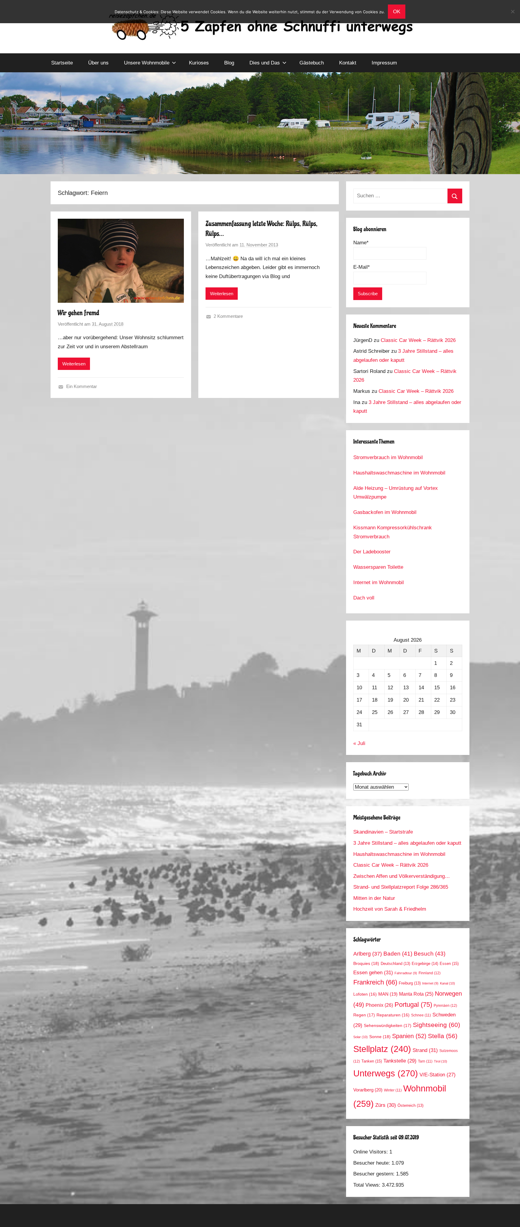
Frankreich (375, 982)
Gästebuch (311, 63)
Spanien (409, 1036)
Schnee (421, 1015)
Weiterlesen (73, 363)
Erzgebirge (425, 963)
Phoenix (379, 1005)
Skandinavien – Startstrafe (383, 832)
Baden (397, 953)
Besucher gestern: (374, 1174)
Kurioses (199, 63)
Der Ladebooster (372, 552)
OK (396, 11)
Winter (393, 1090)
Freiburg (410, 983)
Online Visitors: (371, 1152)
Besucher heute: (372, 1163)
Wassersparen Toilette (378, 567)
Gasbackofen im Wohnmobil (384, 512)
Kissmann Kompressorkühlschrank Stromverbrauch (392, 532)
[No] (512, 11)
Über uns (98, 63)
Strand (425, 1050)
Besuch (429, 953)
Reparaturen (393, 1015)
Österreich (410, 1105)
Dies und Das (264, 63)
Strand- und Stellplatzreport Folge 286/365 (400, 887)
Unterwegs (385, 1073)
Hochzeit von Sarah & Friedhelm (389, 909)
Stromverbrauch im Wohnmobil (388, 457)
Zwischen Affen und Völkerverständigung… (401, 876)
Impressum (384, 63)
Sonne (380, 1036)
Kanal (447, 983)
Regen (364, 1015)
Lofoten (365, 994)
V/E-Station (437, 1075)
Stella (442, 1035)
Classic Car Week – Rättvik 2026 (418, 340)
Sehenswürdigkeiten (387, 1025)
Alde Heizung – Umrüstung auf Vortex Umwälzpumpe (395, 492)
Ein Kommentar (81, 386)
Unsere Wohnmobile (146, 63)
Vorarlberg (367, 1090)
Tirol (440, 1061)
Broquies (366, 963)
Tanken (371, 1061)
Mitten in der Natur (374, 898)
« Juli (359, 743)
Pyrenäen (445, 1005)
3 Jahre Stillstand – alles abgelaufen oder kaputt (407, 843)
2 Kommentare (228, 316)
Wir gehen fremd (78, 312)
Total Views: (367, 1185)
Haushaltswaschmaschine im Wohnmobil (399, 473)
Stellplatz (382, 1049)
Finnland (430, 973)
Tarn (425, 1061)
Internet (430, 983)
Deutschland (395, 964)
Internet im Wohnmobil (378, 582)
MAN (388, 994)
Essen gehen (373, 972)
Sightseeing (436, 1024)
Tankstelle (399, 1061)
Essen (449, 963)
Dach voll (363, 598)
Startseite (62, 63)
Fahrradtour (406, 973)
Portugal (413, 1004)
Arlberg (367, 953)
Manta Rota (416, 994)
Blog (229, 63)
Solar (360, 1037)
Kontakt (347, 63)
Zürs (385, 1105)
